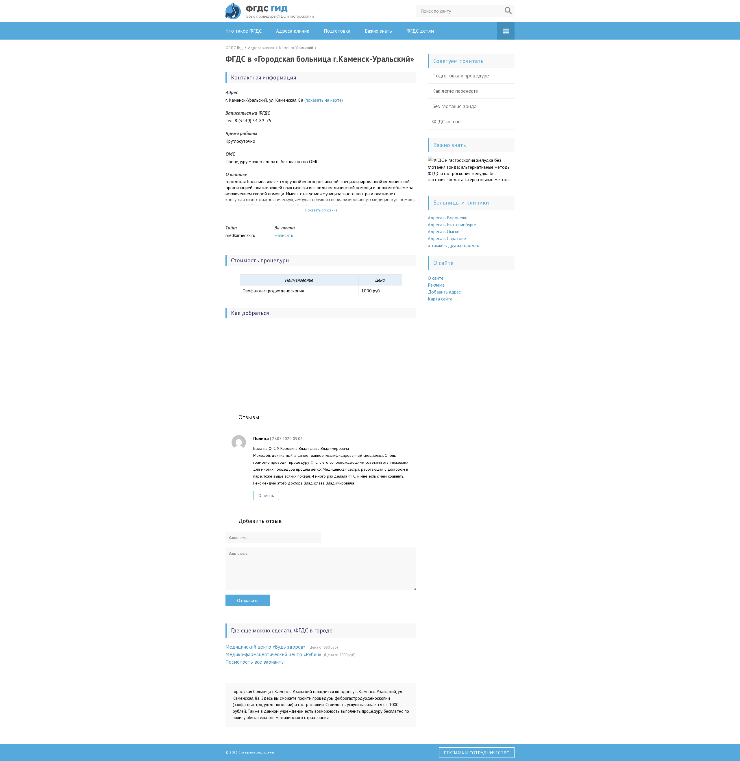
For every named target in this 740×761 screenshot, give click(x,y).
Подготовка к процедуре (460, 75)
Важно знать (378, 31)
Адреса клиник (292, 31)
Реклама (436, 285)
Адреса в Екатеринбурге (452, 224)
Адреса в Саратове (447, 238)
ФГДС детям (420, 31)
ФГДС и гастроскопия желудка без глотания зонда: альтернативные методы (469, 176)
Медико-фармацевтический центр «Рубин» (273, 654)
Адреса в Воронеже (447, 217)
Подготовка (337, 31)
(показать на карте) (323, 100)
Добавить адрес (444, 292)
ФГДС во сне (446, 121)
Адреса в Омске (443, 231)
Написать (283, 235)
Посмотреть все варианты (254, 662)
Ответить (266, 495)
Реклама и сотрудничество (477, 753)
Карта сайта (440, 299)
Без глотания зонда (454, 106)
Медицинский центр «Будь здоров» (265, 647)
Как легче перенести (455, 91)
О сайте (435, 278)
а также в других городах (453, 245)
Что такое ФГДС (243, 31)
